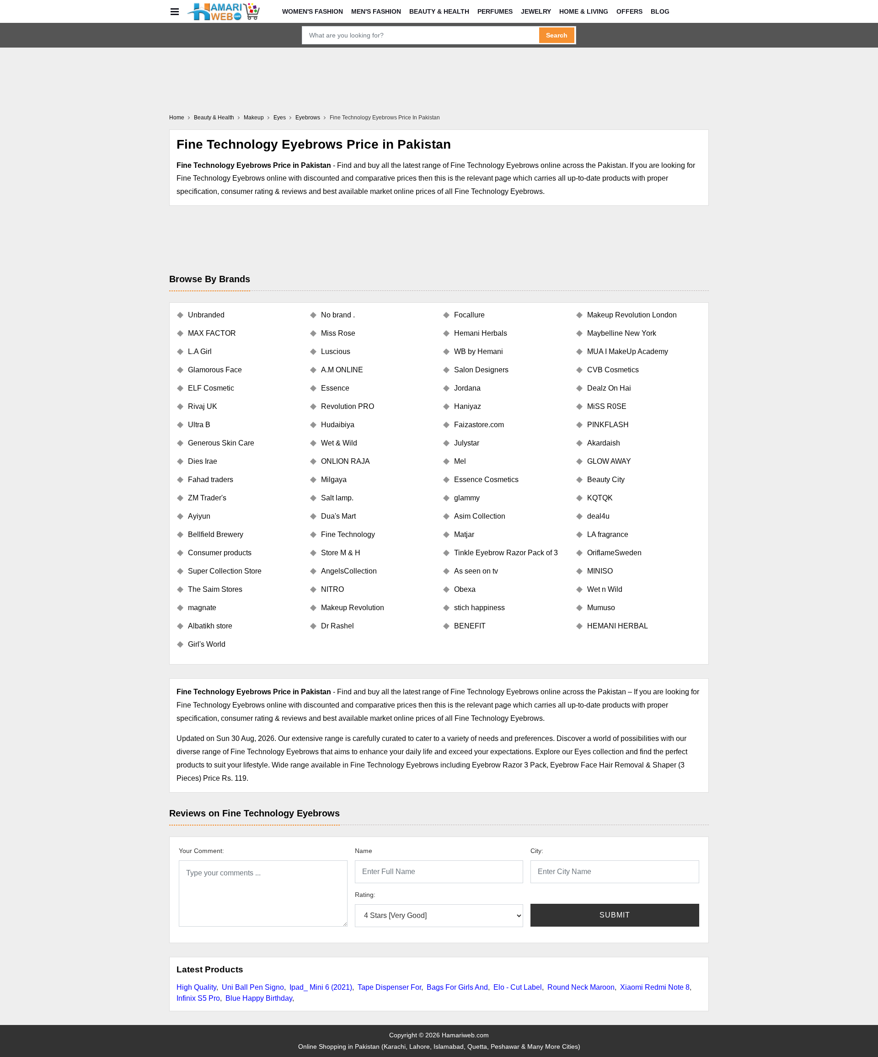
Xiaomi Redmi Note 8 (655, 987)
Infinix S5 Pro (198, 998)
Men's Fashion (376, 11)
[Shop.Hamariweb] (223, 11)
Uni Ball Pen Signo (253, 987)
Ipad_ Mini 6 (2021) (320, 987)
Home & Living (583, 11)
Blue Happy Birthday (258, 998)
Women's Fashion (312, 11)
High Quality (196, 987)
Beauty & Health (439, 11)
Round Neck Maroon (581, 987)
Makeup (254, 117)
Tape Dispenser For (389, 987)
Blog (660, 11)
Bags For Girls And (457, 987)
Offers (629, 11)
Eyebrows (307, 117)
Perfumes (495, 11)
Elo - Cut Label (517, 987)
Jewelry (536, 11)
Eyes (279, 117)
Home (176, 117)
